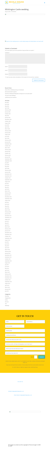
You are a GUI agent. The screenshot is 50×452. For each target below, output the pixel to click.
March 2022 (7, 147)
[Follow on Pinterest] (27, 406)
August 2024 (7, 123)
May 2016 (7, 245)
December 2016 (8, 232)
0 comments (13, 11)
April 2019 (7, 189)
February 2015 (8, 274)
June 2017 (7, 221)
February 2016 (8, 251)
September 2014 (8, 281)
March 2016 (7, 249)
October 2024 (7, 121)
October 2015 (7, 259)
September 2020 (8, 160)
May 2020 (7, 166)
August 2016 (7, 240)
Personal (7, 301)
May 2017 (7, 223)
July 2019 (7, 183)
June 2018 (7, 204)
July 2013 (7, 291)
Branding (7, 296)
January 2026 (7, 111)
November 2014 (8, 277)
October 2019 (7, 177)
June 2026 (7, 104)
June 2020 (7, 164)
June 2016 (7, 244)
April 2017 (7, 225)
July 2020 (7, 162)
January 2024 (7, 132)
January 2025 (7, 117)
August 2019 (7, 181)
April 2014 (7, 285)
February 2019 (8, 193)
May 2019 (7, 187)
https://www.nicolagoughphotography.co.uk (23, 395)
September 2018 (8, 198)
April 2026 (7, 108)
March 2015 (7, 272)
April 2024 (7, 127)
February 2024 (8, 130)
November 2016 (8, 234)
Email (6, 70)
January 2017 (7, 230)
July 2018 (7, 202)
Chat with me (20, 381)
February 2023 (8, 140)
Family (6, 299)
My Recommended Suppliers (11, 91)
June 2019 (7, 185)
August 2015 (7, 262)
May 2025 (7, 115)
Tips (6, 303)
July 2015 (7, 264)
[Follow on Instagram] (25, 406)
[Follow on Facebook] (23, 406)
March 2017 (7, 227)
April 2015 (7, 270)
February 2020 (8, 170)
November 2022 (8, 143)
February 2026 (8, 110)
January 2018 (7, 213)
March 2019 (7, 191)
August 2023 (7, 134)
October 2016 (7, 236)
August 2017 (7, 219)
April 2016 (7, 247)
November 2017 (8, 217)
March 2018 (7, 210)
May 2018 (7, 206)
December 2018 (8, 196)
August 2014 (7, 283)
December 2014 (8, 276)
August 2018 (7, 200)
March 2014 (7, 287)
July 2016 (7, 242)
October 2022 (7, 145)
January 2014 (7, 289)
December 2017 (8, 215)
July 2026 (7, 102)
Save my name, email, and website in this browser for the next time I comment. (22, 77)
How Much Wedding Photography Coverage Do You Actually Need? (18, 93)
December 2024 (8, 119)
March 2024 (7, 128)
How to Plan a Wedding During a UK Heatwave (14, 89)
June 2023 (7, 136)
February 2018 (8, 211)
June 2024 (7, 125)
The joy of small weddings (10, 95)
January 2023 (7, 142)
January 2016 (7, 253)
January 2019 (7, 194)
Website (6, 74)
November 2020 (8, 159)
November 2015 (8, 257)
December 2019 (8, 174)
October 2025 (7, 113)
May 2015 (7, 268)
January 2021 (7, 157)
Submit (42, 357)
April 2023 (7, 138)
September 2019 (8, 179)
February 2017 (8, 228)
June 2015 (7, 266)
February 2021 (8, 155)
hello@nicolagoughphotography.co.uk (16, 391)
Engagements (8, 298)
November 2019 (8, 176)
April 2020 (7, 168)
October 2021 (7, 153)
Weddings (7, 305)
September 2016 (8, 238)
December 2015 (8, 255)
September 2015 (8, 261)
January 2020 (7, 172)
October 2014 (7, 279)
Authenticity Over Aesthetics (11, 97)
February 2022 (8, 149)
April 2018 (7, 208)
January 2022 (7, 151)
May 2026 (7, 106)
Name (6, 66)
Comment (7, 52)
